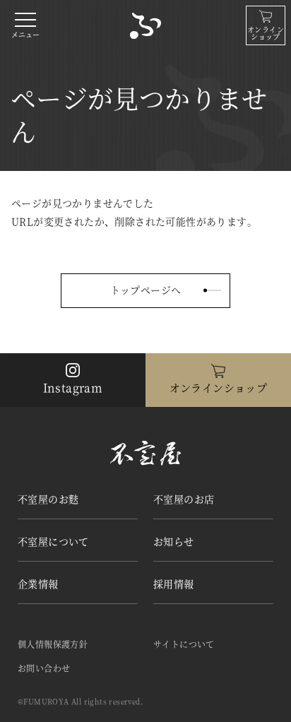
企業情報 (38, 583)
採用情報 (173, 583)
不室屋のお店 (183, 499)
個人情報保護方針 (53, 644)
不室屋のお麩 (48, 499)
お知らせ (173, 541)
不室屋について (53, 541)
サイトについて (184, 644)
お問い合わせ (44, 668)
